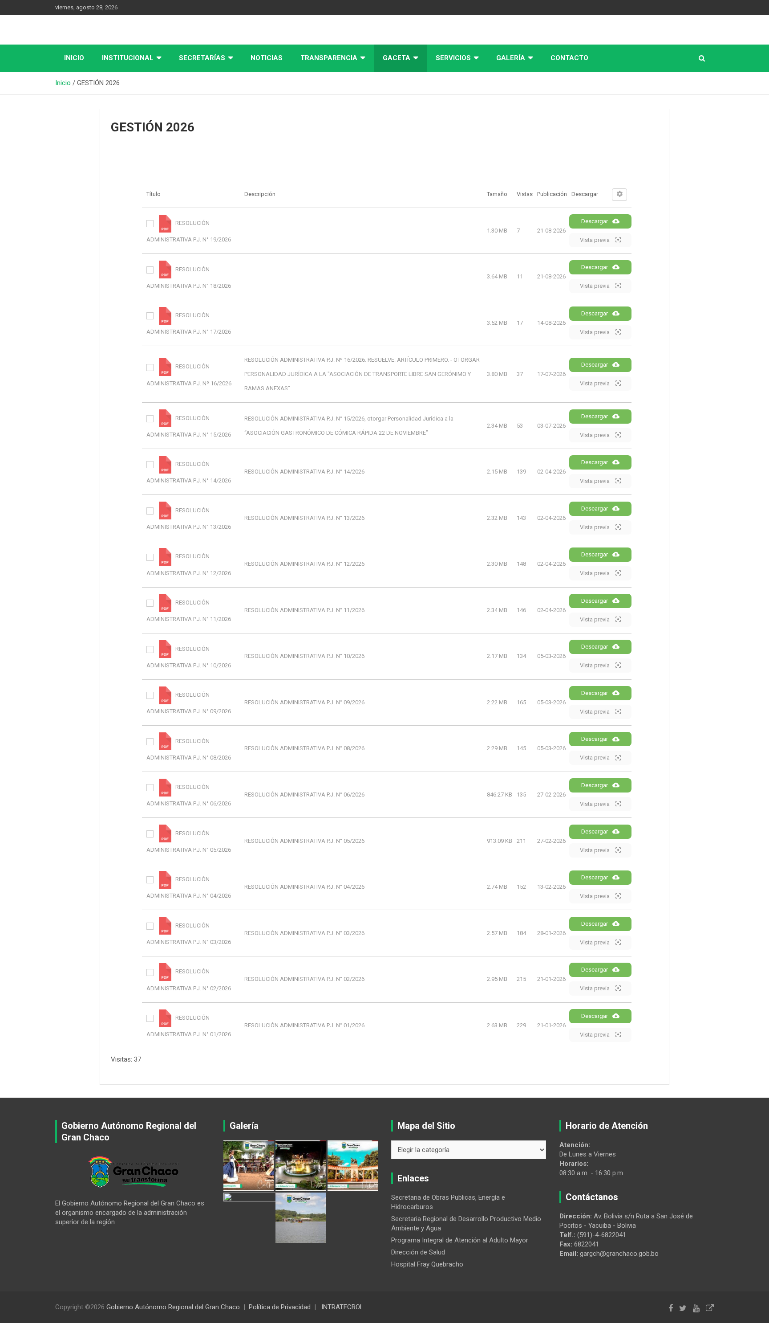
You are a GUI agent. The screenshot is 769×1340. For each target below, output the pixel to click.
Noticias (267, 58)
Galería (510, 58)
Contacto (569, 58)
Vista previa (595, 240)
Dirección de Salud (418, 1252)
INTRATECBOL (342, 1307)
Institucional (128, 58)
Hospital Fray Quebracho (427, 1264)
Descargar (594, 221)
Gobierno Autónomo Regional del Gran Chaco (173, 1307)
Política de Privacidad (280, 1307)
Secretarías (202, 58)
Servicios (453, 58)
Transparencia (328, 58)
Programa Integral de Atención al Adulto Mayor (459, 1240)
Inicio (74, 58)
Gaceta (396, 58)
